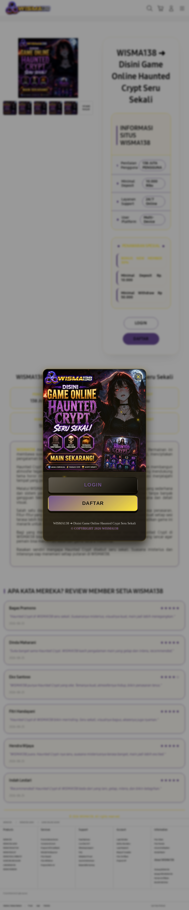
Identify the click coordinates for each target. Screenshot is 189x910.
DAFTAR (93, 503)
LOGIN (93, 484)
